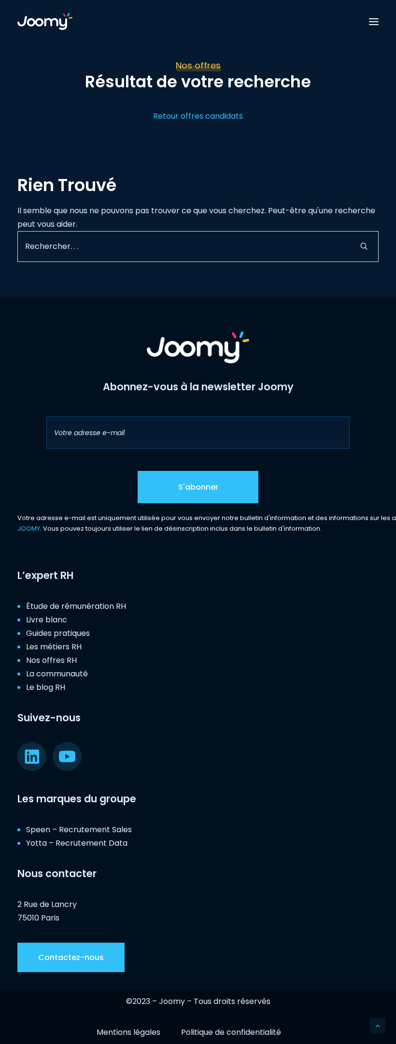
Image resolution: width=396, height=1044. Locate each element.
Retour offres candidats (198, 116)
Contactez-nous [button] (71, 957)
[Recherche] (198, 246)
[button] (374, 21)
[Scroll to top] (377, 1024)
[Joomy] (44, 21)
